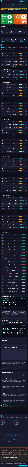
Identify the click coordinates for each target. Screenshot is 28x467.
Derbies (14, 49)
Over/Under (14, 47)
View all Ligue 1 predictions (13, 173)
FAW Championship (17, 312)
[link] (7, 19)
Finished (10, 49)
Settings (14, 465)
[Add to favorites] (26, 53)
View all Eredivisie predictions (13, 192)
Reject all (5, 465)
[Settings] (19, 1)
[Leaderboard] (17, 1)
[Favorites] (15, 1)
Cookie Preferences (24, 442)
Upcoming (7, 49)
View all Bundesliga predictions (13, 153)
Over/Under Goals (16, 422)
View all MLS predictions (14, 66)
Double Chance (21, 47)
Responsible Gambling (15, 442)
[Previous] (25, 26)
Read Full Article (5, 368)
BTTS (17, 47)
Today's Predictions (3, 420)
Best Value (5, 47)
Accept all (23, 465)
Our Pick (2, 47)
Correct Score (16, 424)
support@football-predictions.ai (15, 439)
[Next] (26, 26)
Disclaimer (11, 442)
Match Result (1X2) (16, 421)
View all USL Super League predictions (13, 79)
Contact (4, 442)
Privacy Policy (20, 442)
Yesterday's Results (3, 424)
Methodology (7, 442)
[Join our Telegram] (18, 1)
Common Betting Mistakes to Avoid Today (7, 358)
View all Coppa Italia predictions (13, 229)
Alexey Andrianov (6, 320)
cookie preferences (14, 464)
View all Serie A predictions (13, 116)
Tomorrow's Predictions (3, 421)
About (2, 442)
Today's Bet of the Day (5, 357)
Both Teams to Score (16, 423)
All (1, 49)
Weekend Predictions (3, 422)
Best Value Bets (16, 420)
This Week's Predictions (3, 423)
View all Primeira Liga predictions (14, 211)
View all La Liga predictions (13, 135)
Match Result (9, 47)
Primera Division (7, 315)
